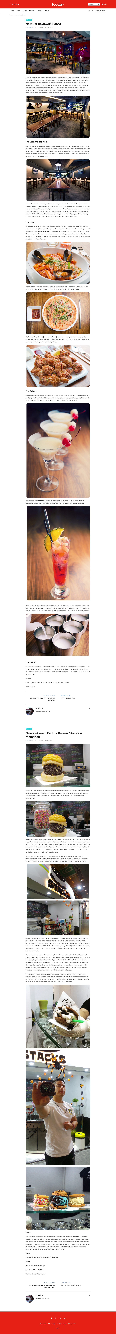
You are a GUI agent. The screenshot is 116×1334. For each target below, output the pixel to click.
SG (92, 10)
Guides (25, 10)
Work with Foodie (100, 10)
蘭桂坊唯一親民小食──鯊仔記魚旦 (71, 1285)
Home (12, 10)
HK (89, 10)
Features (39, 10)
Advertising (51, 1323)
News (18, 10)
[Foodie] (58, 4)
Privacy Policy (72, 1323)
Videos (47, 10)
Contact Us (43, 1323)
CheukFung (30, 27)
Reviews (31, 10)
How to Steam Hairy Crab (68, 698)
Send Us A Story (61, 1323)
